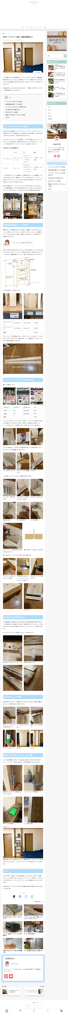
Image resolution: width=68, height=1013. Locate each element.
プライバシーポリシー (38, 1005)
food (36, 27)
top (23, 27)
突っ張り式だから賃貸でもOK (13, 109)
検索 (34, 1011)
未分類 (50, 119)
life (27, 27)
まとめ (7, 117)
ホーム (20, 1011)
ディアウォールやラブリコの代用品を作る (16, 107)
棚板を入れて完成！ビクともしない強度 (15, 115)
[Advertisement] (34, 15)
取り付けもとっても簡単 (12, 112)
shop (45, 27)
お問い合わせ (29, 1005)
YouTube (10, 978)
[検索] (65, 55)
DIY (41, 27)
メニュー (47, 1011)
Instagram (6, 978)
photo (31, 27)
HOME (37, 1002)
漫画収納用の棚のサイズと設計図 (14, 104)
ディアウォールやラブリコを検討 (14, 101)
